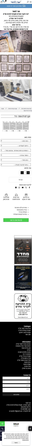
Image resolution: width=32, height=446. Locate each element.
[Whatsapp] (2, 424)
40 (26, 137)
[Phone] (2, 429)
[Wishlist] (4, 1)
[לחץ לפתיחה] (23, 278)
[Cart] (1, 1)
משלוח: (29, 137)
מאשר (16, 442)
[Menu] (30, 1)
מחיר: (29, 168)
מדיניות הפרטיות (25, 440)
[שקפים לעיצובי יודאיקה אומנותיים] (16, 66)
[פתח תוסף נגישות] (30, 428)
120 (27, 168)
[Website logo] (16, 2)
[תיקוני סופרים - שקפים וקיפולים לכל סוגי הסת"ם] (16, 41)
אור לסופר (28, 403)
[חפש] (28, 1)
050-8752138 (25, 407)
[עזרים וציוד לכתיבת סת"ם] (16, 90)
